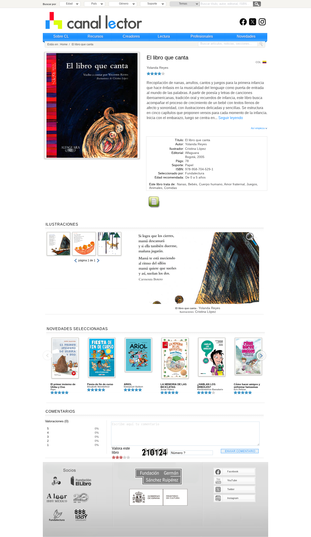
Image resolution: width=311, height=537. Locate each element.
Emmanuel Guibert (133, 387)
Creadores (131, 36)
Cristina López (195, 148)
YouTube (232, 480)
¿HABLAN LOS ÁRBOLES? (206, 385)
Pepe (53, 389)
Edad (69, 3)
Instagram (232, 498)
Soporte (152, 3)
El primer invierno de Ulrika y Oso (63, 385)
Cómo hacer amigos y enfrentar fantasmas (247, 385)
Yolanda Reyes (157, 67)
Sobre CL (61, 36)
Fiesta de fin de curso (100, 384)
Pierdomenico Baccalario (210, 389)
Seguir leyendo (230, 118)
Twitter (231, 489)
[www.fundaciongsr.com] (158, 476)
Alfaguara (192, 153)
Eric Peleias (240, 389)
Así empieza (258, 128)
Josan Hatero (167, 389)
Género (123, 3)
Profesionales (202, 36)
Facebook (232, 471)
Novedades (246, 36)
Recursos (95, 36)
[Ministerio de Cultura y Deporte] (158, 497)
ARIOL (128, 384)
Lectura (164, 36)
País (94, 3)
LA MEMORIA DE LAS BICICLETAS (173, 385)
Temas (183, 3)
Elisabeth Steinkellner (98, 387)
